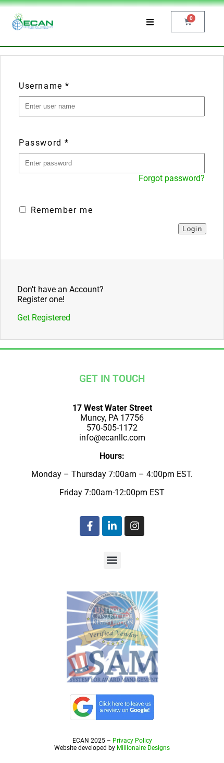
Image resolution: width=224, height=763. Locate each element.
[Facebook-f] (89, 526)
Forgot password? (172, 178)
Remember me (60, 210)
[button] (112, 560)
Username (44, 86)
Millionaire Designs (143, 748)
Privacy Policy (132, 740)
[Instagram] (134, 526)
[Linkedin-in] (112, 526)
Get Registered (43, 318)
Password (44, 143)
